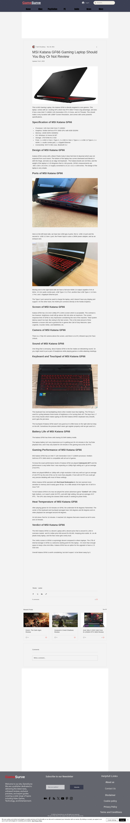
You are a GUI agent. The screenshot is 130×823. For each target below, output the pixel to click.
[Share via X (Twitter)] (37, 594)
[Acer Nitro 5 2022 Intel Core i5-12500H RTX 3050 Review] (93, 620)
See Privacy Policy (37, 821)
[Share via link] (46, 594)
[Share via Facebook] (33, 594)
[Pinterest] (67, 798)
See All (105, 609)
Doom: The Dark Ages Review (33, 631)
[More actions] (97, 47)
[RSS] (54, 798)
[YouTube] (62, 798)
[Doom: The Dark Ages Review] (36, 620)
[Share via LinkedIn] (42, 594)
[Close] (128, 820)
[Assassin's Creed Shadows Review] (65, 620)
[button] (101, 9)
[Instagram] (71, 798)
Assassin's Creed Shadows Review (64, 631)
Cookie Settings (112, 820)
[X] (58, 798)
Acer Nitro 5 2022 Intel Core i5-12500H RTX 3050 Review (93, 631)
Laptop (40, 588)
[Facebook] (49, 798)
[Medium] (45, 798)
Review (35, 588)
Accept (122, 820)
